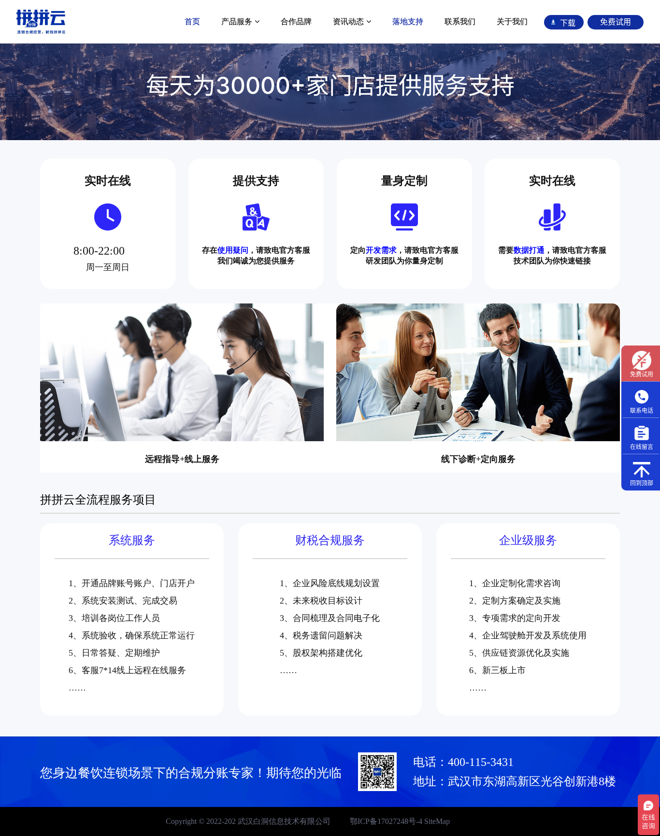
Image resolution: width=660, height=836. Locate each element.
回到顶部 (641, 483)
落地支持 (407, 21)
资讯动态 (348, 21)
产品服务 (236, 21)
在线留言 (641, 446)
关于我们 (512, 21)
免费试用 (641, 374)
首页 (192, 21)
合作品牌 (296, 21)
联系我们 (460, 21)
